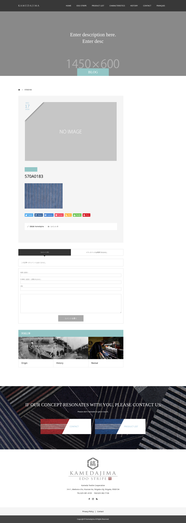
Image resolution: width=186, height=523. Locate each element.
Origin (24, 363)
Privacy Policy (88, 511)
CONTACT (147, 5)
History (59, 363)
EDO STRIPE (82, 5)
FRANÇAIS (161, 5)
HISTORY (134, 5)
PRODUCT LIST (98, 5)
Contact (100, 511)
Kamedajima (39, 226)
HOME (68, 5)
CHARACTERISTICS (117, 5)
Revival (94, 363)
